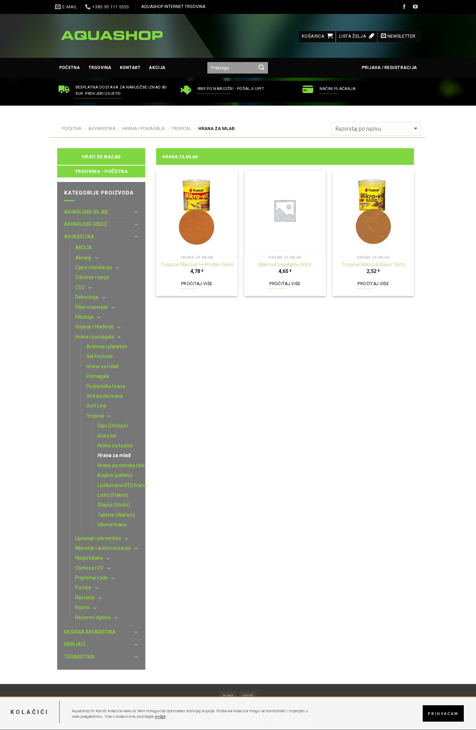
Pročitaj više (197, 283)
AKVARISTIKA (102, 128)
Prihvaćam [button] (443, 714)
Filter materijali (91, 307)
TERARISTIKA (79, 657)
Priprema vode (91, 577)
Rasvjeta (84, 597)
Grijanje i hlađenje (94, 326)
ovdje (160, 716)
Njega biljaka (89, 558)
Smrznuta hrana (104, 396)
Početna (69, 67)
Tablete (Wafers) (116, 515)
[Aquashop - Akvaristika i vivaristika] (111, 36)
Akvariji (83, 257)
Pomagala (97, 376)
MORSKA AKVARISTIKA (90, 632)
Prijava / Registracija (389, 67)
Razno (82, 607)
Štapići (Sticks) (114, 505)
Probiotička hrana (105, 386)
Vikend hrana (112, 524)
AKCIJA (157, 67)
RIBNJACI (74, 644)
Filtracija (84, 317)
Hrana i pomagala (143, 128)
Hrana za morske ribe (121, 465)
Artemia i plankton (106, 346)
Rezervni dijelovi (93, 617)
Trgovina (100, 67)
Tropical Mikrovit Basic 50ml (373, 265)
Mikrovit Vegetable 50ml (285, 265)
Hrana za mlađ (102, 366)
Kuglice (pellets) (115, 475)
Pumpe (83, 587)
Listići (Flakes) (113, 495)
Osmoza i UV (89, 568)
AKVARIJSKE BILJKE (86, 212)
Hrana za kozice (115, 445)
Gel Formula (99, 356)
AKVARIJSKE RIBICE (86, 224)
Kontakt (130, 67)
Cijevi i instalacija (93, 267)
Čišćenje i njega (92, 277)
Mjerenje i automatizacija (103, 548)
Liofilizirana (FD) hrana (122, 485)
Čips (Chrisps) (113, 425)
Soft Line (96, 406)
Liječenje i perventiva (98, 538)
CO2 (80, 287)
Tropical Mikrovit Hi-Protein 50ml (197, 265)
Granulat (107, 436)
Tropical (181, 128)
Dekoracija (86, 297)
